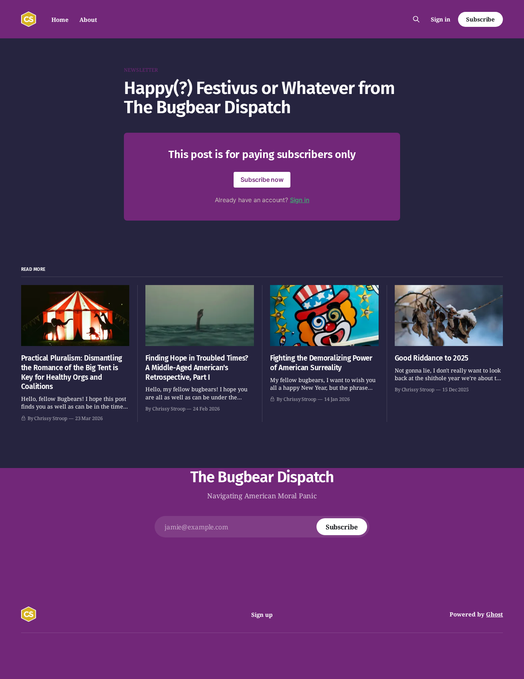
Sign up (262, 614)
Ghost (494, 614)
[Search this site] (416, 19)
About (88, 19)
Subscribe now (262, 179)
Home (60, 19)
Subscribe (480, 19)
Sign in (440, 19)
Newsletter (141, 69)
